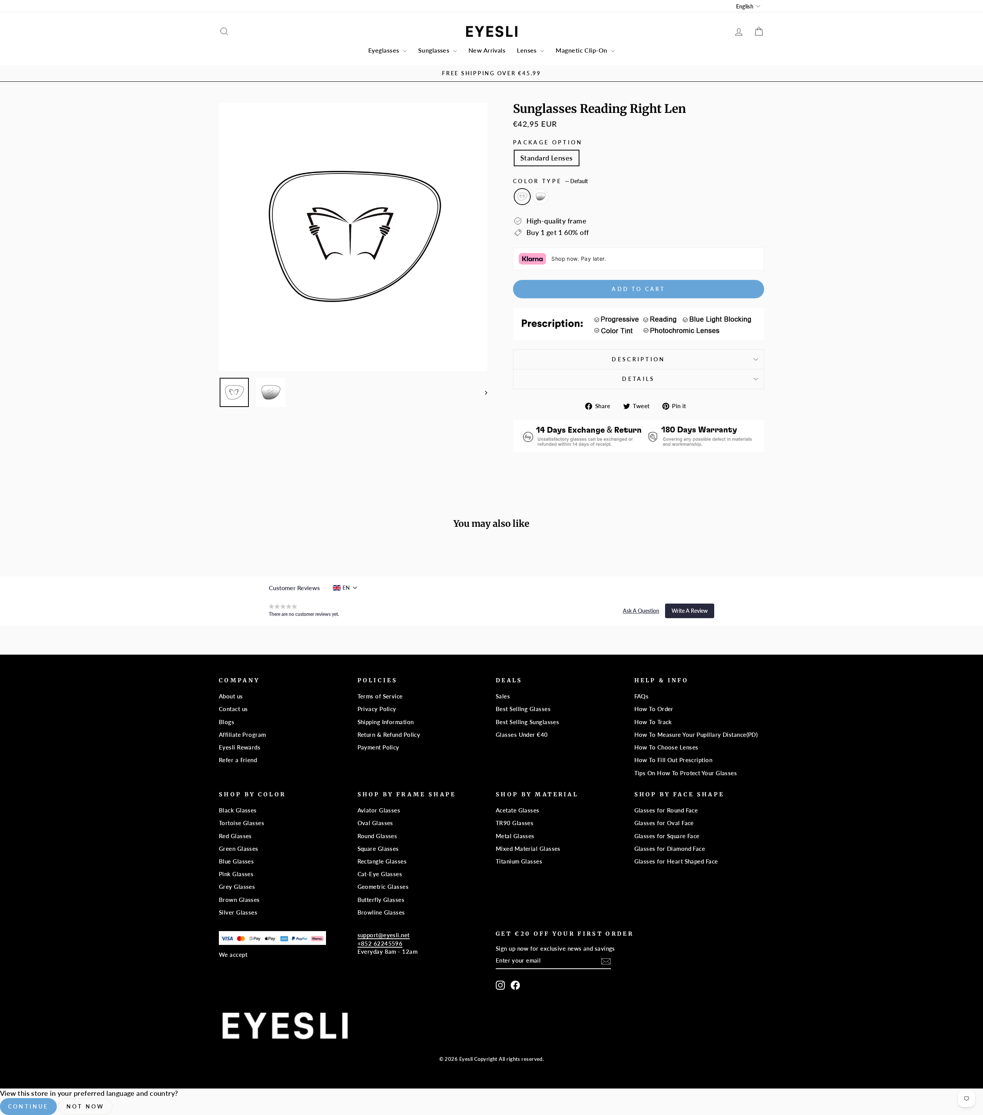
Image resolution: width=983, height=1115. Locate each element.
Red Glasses (235, 835)
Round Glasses (377, 835)
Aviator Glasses (378, 810)
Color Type (550, 181)
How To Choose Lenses (666, 747)
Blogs (226, 721)
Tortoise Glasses (241, 822)
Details (638, 379)
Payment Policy (378, 747)
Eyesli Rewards (239, 747)
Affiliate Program (242, 734)
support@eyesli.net (383, 934)
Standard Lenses (546, 158)
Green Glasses (238, 848)
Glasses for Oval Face (664, 822)
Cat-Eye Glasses (379, 873)
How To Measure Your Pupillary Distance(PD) (696, 734)
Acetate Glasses (517, 810)
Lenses (527, 50)
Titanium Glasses (519, 861)
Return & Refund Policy (388, 734)
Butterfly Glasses (381, 899)
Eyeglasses (384, 50)
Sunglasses (434, 50)
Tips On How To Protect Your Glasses (685, 772)
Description (638, 359)
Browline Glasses (381, 912)
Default (522, 196)
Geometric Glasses (383, 886)
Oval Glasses (375, 822)
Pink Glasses (236, 873)
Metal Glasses (515, 835)
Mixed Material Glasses (528, 848)
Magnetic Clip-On (582, 50)
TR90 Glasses (514, 822)
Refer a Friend (238, 759)
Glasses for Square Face (667, 835)
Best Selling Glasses (523, 708)
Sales (503, 696)
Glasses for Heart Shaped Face (676, 861)
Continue (28, 1106)
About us (231, 696)
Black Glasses (238, 810)
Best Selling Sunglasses (527, 721)
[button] (641, 610)
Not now (85, 1106)
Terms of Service (380, 696)
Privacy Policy (376, 708)
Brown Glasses (239, 899)
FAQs (641, 696)
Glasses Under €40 (522, 734)
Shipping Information (385, 721)
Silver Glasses (238, 912)
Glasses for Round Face (666, 810)
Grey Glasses (237, 886)
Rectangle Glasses (382, 861)
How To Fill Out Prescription (673, 759)
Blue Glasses (236, 861)
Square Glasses (378, 848)
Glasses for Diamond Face (669, 848)
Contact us (233, 708)
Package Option (548, 142)
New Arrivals (486, 50)
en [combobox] (346, 587)
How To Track (653, 721)
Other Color (540, 196)
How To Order (654, 708)
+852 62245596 (380, 943)
